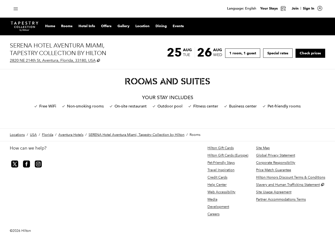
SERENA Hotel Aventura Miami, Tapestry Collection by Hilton (136, 135)
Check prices (312, 53)
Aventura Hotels (70, 135)
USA (33, 135)
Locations (17, 135)
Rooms (195, 135)
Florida (47, 135)
